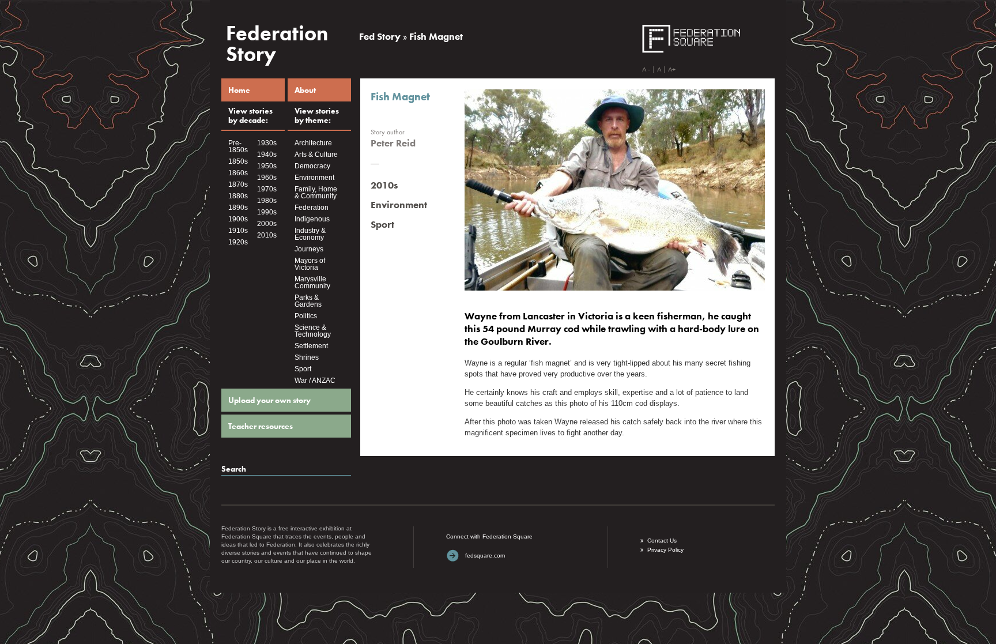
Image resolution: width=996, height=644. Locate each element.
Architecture (313, 143)
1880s (238, 196)
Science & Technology (313, 331)
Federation (312, 207)
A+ (672, 69)
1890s (238, 207)
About (305, 90)
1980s (267, 200)
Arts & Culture (316, 154)
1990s (267, 212)
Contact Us (662, 540)
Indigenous (312, 219)
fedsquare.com (485, 555)
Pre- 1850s (238, 146)
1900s (238, 219)
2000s (267, 223)
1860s (238, 173)
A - (646, 69)
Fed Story (380, 36)
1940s (267, 154)
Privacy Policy (665, 550)
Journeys (309, 249)
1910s (238, 230)
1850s (238, 161)
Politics (306, 315)
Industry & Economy (310, 234)
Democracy (312, 166)
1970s (267, 189)
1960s (267, 177)
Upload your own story (269, 400)
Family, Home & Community (316, 192)
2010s (267, 235)
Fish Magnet (436, 36)
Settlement (311, 345)
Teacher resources (260, 426)
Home (239, 90)
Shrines (307, 357)
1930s (267, 143)
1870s (238, 184)
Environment (314, 177)
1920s (238, 242)
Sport (303, 369)
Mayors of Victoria (310, 264)
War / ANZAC (315, 380)
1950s (267, 166)
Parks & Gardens (308, 301)
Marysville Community (312, 282)
